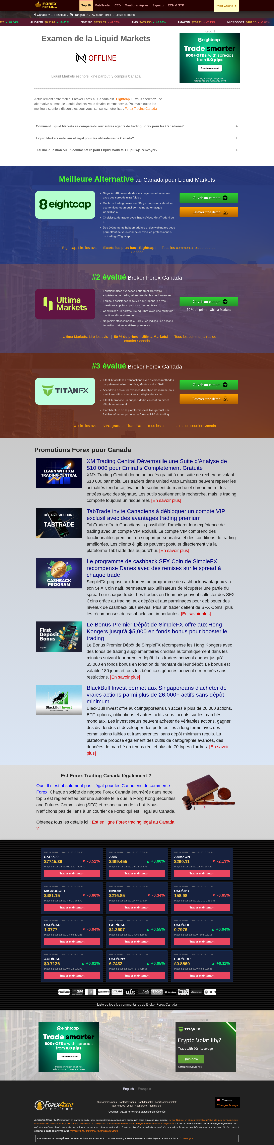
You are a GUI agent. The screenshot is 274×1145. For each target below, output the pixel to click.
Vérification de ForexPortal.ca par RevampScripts (94, 1131)
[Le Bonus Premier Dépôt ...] (59, 650)
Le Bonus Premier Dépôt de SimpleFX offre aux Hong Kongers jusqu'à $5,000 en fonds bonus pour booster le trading (157, 631)
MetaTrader (103, 5)
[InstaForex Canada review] (103, 994)
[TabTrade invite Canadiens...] (59, 536)
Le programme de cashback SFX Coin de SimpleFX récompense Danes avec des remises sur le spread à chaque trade (154, 568)
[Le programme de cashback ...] (59, 586)
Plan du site (155, 1105)
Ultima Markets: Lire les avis (85, 337)
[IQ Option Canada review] (170, 994)
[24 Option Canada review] (196, 994)
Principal (60, 14)
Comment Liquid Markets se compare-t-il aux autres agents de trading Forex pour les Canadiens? (137, 126)
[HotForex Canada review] (143, 994)
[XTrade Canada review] (117, 994)
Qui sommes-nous (107, 1102)
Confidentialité (145, 1102)
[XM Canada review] (77, 994)
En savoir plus (186, 1138)
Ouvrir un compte (206, 198)
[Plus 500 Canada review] (64, 994)
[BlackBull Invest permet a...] (59, 713)
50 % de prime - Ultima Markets (209, 309)
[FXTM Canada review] (210, 994)
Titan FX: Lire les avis (80, 426)
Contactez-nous (127, 1102)
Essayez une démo (206, 212)
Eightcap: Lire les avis (79, 248)
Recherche (141, 1105)
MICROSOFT (205, 22)
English (128, 1089)
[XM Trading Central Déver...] (59, 486)
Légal (130, 1105)
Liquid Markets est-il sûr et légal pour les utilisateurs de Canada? (137, 138)
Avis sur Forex (101, 14)
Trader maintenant (72, 873)
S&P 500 (56, 22)
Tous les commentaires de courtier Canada (181, 426)
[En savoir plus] (166, 500)
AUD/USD (6, 22)
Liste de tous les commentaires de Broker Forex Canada (137, 1004)
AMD (104, 22)
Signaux (158, 5)
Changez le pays (227, 1105)
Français (79, 14)
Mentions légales (136, 5)
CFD (118, 5)
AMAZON (153, 22)
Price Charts (226, 5)
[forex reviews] (54, 1109)
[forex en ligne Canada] (46, 8)
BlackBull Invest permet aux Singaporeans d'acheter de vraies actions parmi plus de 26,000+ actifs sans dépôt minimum (157, 695)
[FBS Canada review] (90, 994)
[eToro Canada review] (156, 994)
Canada (42, 14)
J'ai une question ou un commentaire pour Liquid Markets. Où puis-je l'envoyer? (137, 150)
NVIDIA (256, 22)
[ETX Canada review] (183, 994)
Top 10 (86, 5)
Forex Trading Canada (141, 108)
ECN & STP (176, 5)
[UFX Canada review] (130, 994)
